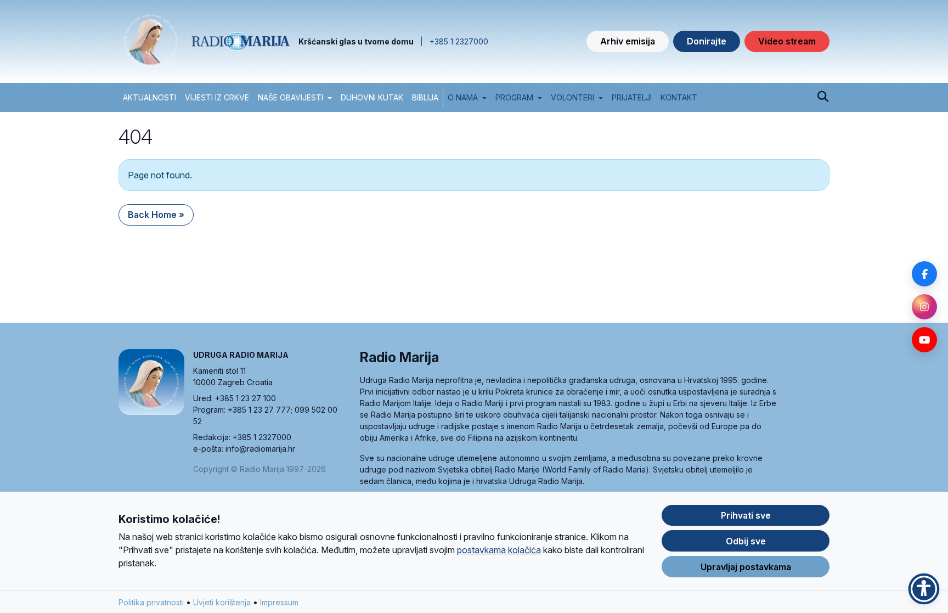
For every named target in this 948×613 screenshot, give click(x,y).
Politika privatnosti (151, 602)
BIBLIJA (425, 97)
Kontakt (679, 97)
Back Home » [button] (156, 214)
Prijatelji (632, 97)
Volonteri (572, 97)
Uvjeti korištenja (222, 602)
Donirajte (706, 41)
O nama (463, 97)
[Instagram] (924, 306)
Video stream (787, 41)
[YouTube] (924, 339)
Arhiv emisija (627, 41)
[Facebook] (924, 273)
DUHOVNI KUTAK (372, 97)
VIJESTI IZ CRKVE (217, 97)
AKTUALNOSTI (149, 97)
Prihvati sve (746, 515)
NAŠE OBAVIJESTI (290, 97)
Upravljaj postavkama (746, 566)
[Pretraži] (823, 97)
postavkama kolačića (499, 549)
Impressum (279, 602)
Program (514, 97)
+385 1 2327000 (459, 41)
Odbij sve (746, 541)
